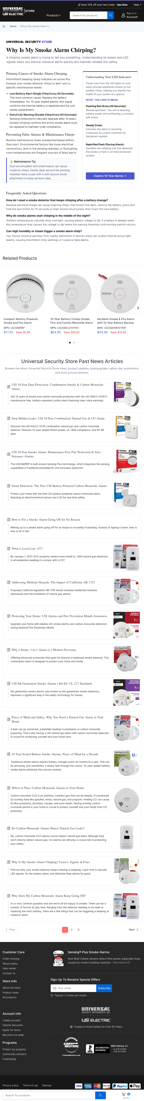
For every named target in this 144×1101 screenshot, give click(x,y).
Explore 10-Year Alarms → (110, 175)
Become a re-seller (13, 1034)
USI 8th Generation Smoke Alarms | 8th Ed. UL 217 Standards (52, 683)
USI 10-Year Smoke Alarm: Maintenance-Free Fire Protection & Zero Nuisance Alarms (56, 454)
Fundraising (9, 1058)
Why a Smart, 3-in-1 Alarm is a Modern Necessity (44, 650)
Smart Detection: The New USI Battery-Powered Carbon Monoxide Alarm (59, 486)
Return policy (10, 963)
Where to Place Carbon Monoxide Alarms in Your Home (48, 788)
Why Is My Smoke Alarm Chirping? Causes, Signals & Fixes (51, 862)
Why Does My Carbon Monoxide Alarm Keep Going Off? (49, 896)
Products (52, 15)
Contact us (9, 973)
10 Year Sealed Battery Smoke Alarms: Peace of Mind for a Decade (55, 754)
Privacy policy (11, 1085)
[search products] (110, 15)
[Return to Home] (4, 26)
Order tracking (11, 958)
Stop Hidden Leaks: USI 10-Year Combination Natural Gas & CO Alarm (58, 418)
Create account (11, 1020)
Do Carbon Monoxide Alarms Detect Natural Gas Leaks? (48, 828)
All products (9, 997)
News (13, 26)
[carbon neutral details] (71, 1046)
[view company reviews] (107, 1048)
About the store (11, 987)
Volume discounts (13, 1025)
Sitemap (46, 1085)
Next (132, 929)
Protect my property (14, 1049)
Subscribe (104, 988)
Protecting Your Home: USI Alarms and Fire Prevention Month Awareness (59, 616)
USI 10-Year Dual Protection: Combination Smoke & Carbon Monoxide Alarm (57, 387)
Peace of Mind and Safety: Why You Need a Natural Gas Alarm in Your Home (57, 719)
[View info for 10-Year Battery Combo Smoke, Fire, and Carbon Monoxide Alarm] (71, 293)
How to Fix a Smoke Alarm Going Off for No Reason (46, 519)
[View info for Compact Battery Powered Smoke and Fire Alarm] (25, 293)
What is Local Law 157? (27, 548)
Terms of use (30, 1085)
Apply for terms (11, 1029)
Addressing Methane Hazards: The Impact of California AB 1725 (53, 582)
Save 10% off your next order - (104, 4)
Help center (9, 968)
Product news (10, 992)
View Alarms (120, 962)
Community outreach (15, 1054)
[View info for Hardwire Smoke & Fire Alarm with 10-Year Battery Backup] (118, 293)
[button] (6, 307)
